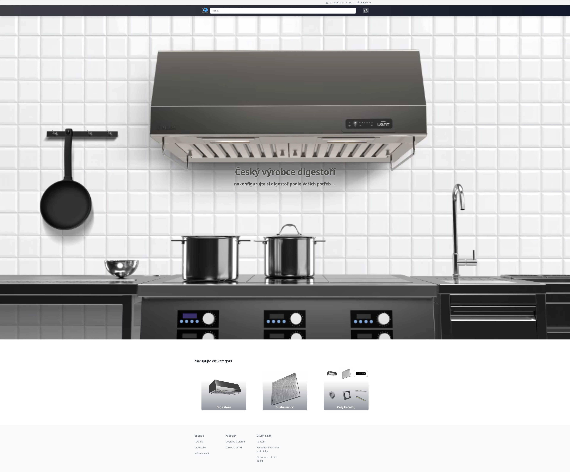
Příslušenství (201, 453)
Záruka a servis (233, 447)
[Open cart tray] (366, 10)
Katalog (198, 441)
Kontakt (260, 441)
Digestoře (200, 447)
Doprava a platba (235, 441)
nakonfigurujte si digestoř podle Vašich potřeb (285, 184)
